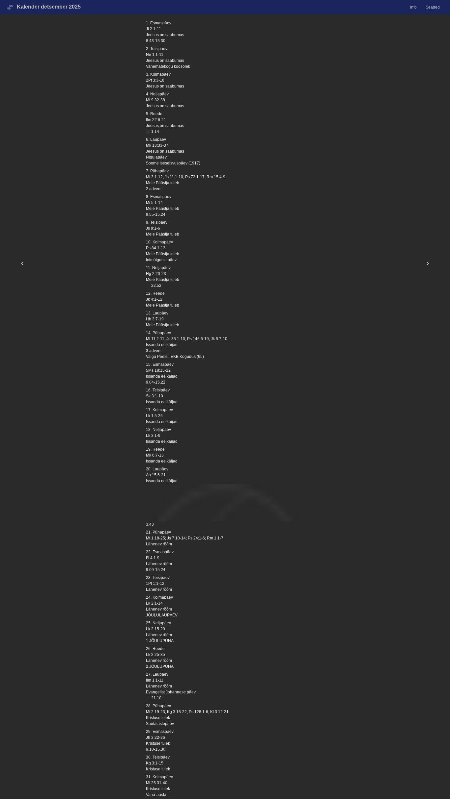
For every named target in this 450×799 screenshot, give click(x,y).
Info (413, 7)
